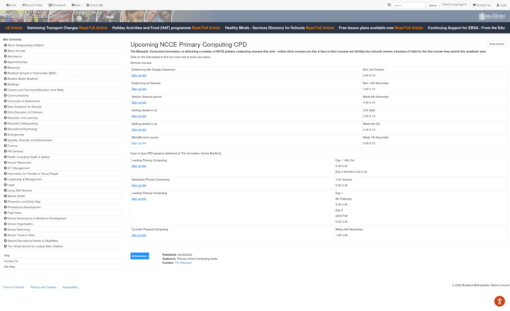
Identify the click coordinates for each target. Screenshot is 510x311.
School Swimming (18, 229)
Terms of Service (13, 287)
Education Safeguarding (22, 123)
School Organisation (20, 224)
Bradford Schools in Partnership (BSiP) (31, 73)
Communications (18, 95)
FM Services (15, 151)
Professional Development (24, 207)
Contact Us (483, 5)
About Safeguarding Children (25, 45)
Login (503, 5)
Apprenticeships (17, 62)
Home (12, 5)
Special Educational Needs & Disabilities (32, 241)
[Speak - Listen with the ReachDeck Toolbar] (499, 301)
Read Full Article (87, 27)
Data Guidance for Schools (24, 107)
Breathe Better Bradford (22, 79)
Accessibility (70, 287)
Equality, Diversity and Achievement (29, 140)
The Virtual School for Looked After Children (35, 246)
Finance (12, 146)
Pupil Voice (14, 213)
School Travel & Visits (21, 235)
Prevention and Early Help (23, 201)
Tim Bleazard (183, 263)
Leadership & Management (24, 179)
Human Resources (19, 162)
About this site (16, 51)
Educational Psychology (22, 129)
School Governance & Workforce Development (36, 218)
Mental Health (16, 196)
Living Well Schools (19, 190)
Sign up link (139, 75)
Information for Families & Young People (32, 174)
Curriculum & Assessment (23, 101)
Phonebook (58, 5)
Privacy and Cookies (43, 287)
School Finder (34, 5)
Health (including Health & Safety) (28, 157)
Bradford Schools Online (34, 16)
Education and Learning (22, 118)
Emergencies (15, 134)
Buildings (13, 84)
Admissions (14, 56)
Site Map (9, 267)
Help (7, 255)
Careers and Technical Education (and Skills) (35, 90)
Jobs (77, 5)
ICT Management (18, 168)
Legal (11, 185)
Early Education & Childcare (25, 112)
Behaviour (13, 67)
